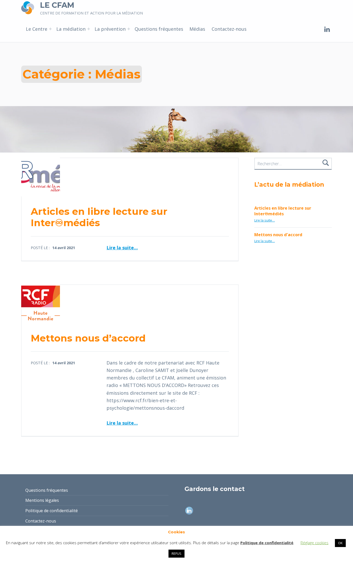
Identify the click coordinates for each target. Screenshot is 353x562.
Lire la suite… (122, 247)
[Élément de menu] (327, 29)
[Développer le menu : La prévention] (128, 29)
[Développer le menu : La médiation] (88, 29)
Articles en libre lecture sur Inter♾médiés (99, 216)
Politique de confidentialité (51, 510)
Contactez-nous (229, 29)
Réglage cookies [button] (314, 542)
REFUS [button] (176, 553)
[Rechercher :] (293, 164)
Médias (197, 29)
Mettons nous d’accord (88, 338)
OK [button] (340, 543)
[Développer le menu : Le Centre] (50, 29)
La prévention (110, 29)
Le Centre (36, 29)
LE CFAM (57, 5)
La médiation (71, 29)
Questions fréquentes (159, 29)
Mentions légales (42, 500)
